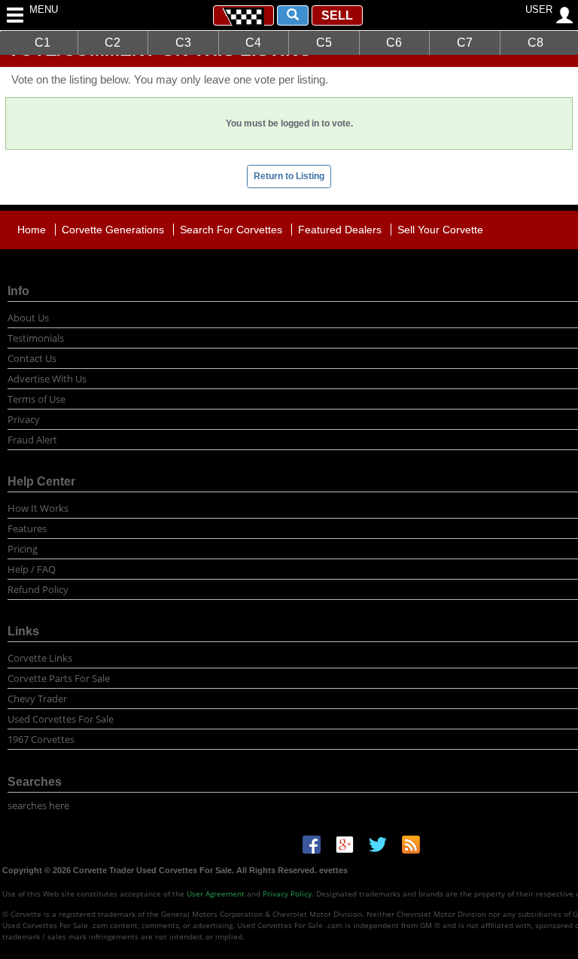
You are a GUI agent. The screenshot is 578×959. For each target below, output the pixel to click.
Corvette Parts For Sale (59, 678)
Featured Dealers (340, 230)
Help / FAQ (32, 569)
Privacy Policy (287, 893)
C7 (465, 42)
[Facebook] (312, 843)
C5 (324, 42)
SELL (337, 15)
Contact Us (32, 358)
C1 (42, 42)
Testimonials (36, 338)
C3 (183, 42)
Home (31, 230)
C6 (394, 42)
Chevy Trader (37, 698)
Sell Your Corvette (440, 230)
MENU (39, 9)
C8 (535, 42)
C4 (253, 42)
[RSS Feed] (411, 843)
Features (27, 528)
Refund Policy (38, 589)
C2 (112, 42)
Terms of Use (36, 399)
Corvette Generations (113, 230)
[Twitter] (378, 843)
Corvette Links (40, 658)
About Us (28, 317)
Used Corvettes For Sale (61, 719)
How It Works (38, 508)
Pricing (23, 549)
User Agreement (216, 893)
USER (538, 9)
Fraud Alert (32, 439)
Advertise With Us (47, 378)
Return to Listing (289, 176)
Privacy (24, 419)
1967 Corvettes (41, 739)
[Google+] (345, 843)
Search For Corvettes (231, 230)
